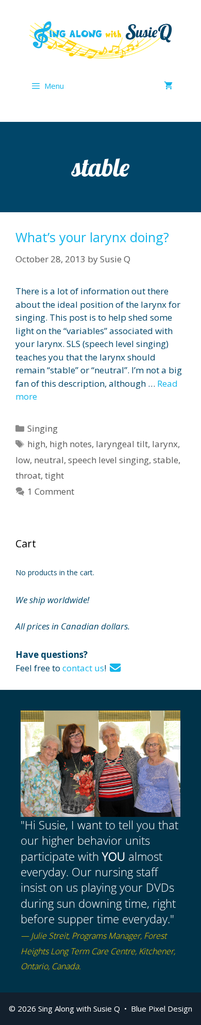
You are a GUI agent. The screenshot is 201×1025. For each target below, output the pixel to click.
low (22, 460)
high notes (70, 444)
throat (28, 475)
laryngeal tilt (122, 444)
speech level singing (108, 460)
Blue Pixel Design (161, 1008)
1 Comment (50, 491)
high (36, 444)
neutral (49, 460)
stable (165, 460)
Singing (42, 428)
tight (54, 475)
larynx (165, 444)
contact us (83, 668)
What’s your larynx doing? (92, 237)
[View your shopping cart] (168, 85)
